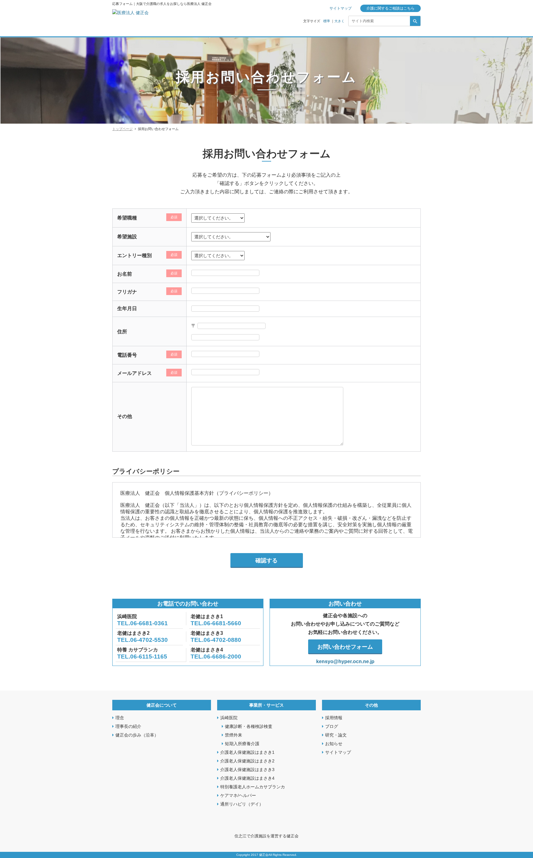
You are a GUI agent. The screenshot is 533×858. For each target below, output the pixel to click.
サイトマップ (340, 8)
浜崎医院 (229, 717)
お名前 (124, 274)
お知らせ (333, 743)
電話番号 (127, 355)
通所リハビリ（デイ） (241, 804)
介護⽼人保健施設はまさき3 (247, 769)
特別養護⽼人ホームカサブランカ (252, 786)
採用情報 (333, 717)
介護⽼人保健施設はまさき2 (247, 760)
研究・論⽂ (336, 735)
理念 (119, 717)
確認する (266, 560)
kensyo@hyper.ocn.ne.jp (345, 661)
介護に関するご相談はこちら (390, 8)
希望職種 (127, 217)
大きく (339, 21)
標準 (326, 21)
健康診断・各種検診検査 (248, 726)
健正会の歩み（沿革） (137, 735)
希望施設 (127, 236)
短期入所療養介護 (242, 743)
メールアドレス (134, 373)
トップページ (122, 129)
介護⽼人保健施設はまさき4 (247, 778)
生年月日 (127, 308)
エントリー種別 (134, 255)
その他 (124, 416)
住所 (122, 331)
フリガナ (127, 291)
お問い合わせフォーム (345, 647)
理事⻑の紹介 (128, 726)
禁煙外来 (233, 735)
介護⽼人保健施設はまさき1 (247, 752)
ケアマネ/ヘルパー (238, 795)
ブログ (331, 726)
